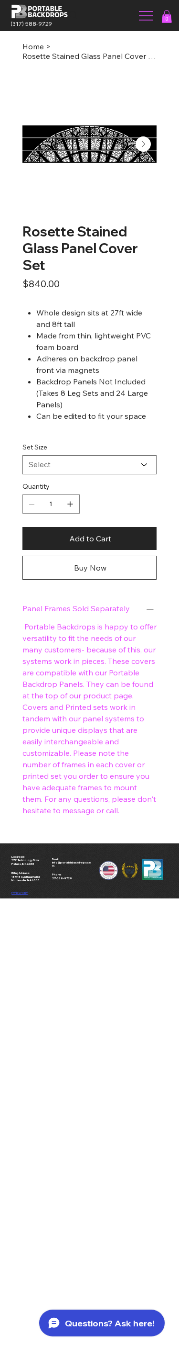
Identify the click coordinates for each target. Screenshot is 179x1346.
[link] (166, 16)
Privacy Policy (19, 892)
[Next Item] (143, 144)
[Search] (73, 15)
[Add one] (70, 504)
